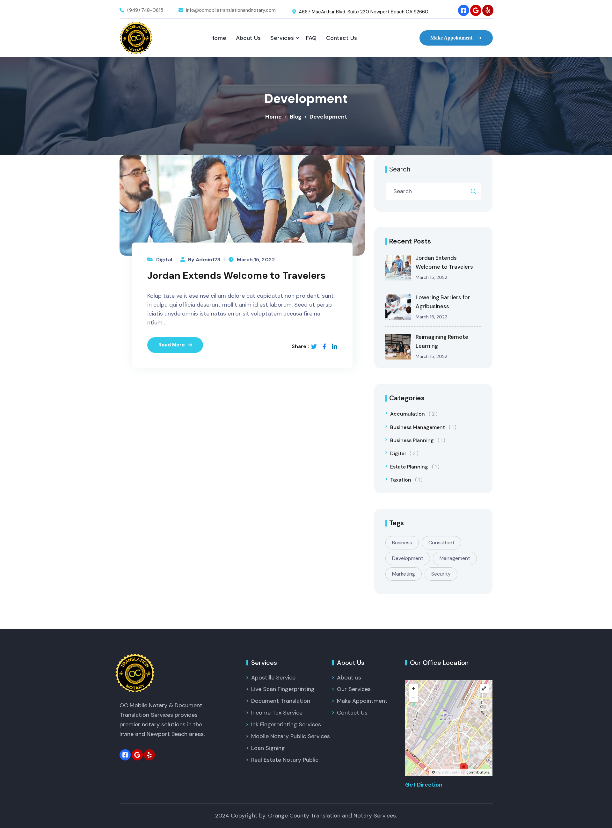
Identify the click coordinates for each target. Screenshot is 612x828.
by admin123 (204, 259)
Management (455, 558)
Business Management (422, 427)
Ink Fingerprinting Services (286, 724)
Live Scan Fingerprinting (283, 689)
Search (399, 169)
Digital (164, 259)
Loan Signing (268, 748)
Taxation (405, 479)
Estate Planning (413, 466)
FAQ (311, 38)
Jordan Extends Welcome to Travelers (236, 275)
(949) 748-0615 (145, 10)
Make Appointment (451, 37)
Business (402, 542)
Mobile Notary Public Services (290, 736)
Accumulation (412, 413)
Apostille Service (273, 677)
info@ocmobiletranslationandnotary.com (231, 10)
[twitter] (314, 346)
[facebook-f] (324, 346)
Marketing (403, 573)
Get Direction (423, 784)
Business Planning (416, 440)
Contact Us (341, 38)
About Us (248, 38)
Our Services (354, 689)
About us (349, 677)
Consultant (441, 542)
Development (407, 558)
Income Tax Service (276, 712)
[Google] (475, 10)
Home (218, 38)
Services (282, 38)
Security (441, 573)
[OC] (136, 37)
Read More (171, 345)
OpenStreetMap (450, 772)
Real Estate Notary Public (284, 760)
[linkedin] (334, 346)
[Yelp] (487, 10)
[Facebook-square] (463, 10)
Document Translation (280, 701)
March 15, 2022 (256, 259)
